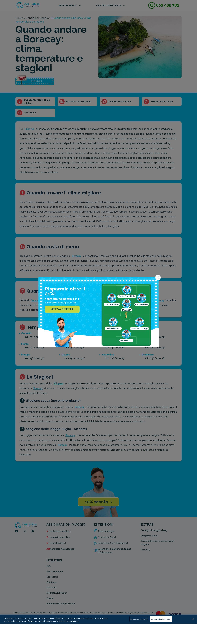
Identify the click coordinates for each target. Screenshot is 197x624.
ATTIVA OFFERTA (62, 309)
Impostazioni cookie (138, 619)
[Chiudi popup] (158, 277)
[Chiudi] (193, 619)
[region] (98, 619)
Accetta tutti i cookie (160, 619)
